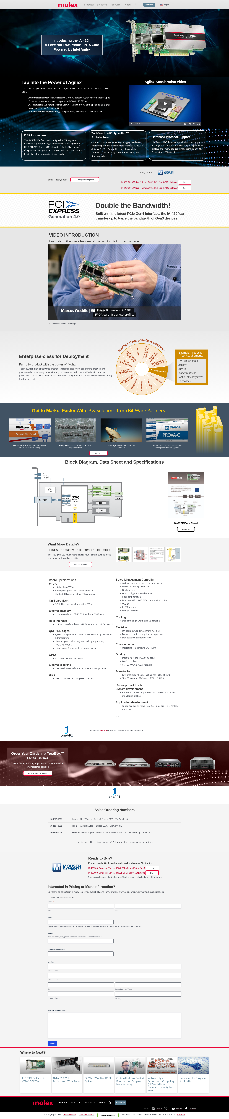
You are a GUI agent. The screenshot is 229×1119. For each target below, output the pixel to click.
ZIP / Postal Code (54, 998)
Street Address (53, 971)
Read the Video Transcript (64, 324)
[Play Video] (131, 124)
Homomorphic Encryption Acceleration (193, 1079)
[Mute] (189, 124)
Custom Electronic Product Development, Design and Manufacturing (130, 1081)
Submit (52, 1044)
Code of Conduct (86, 1114)
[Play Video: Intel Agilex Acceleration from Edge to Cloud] (165, 103)
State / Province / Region (124, 989)
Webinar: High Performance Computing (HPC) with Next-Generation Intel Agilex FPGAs (161, 1084)
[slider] (161, 124)
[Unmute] (167, 317)
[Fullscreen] (198, 124)
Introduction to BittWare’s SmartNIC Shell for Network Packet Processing (29, 446)
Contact (181, 1114)
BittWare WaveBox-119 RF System (98, 1079)
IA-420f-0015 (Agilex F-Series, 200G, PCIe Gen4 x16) (153, 182)
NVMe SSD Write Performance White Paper (66, 1079)
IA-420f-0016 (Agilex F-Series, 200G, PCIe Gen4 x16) (153, 187)
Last (116, 910)
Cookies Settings (108, 1115)
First (49, 910)
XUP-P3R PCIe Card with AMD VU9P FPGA (33, 1079)
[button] (114, 324)
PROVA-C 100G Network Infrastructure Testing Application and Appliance (167, 446)
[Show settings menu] (194, 124)
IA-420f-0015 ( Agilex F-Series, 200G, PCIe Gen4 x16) (121, 868)
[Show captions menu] (185, 124)
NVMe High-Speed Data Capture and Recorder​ (121, 446)
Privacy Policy (69, 1114)
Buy (184, 182)
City (49, 989)
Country (118, 998)
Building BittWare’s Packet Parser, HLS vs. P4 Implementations (75, 446)
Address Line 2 (53, 980)
